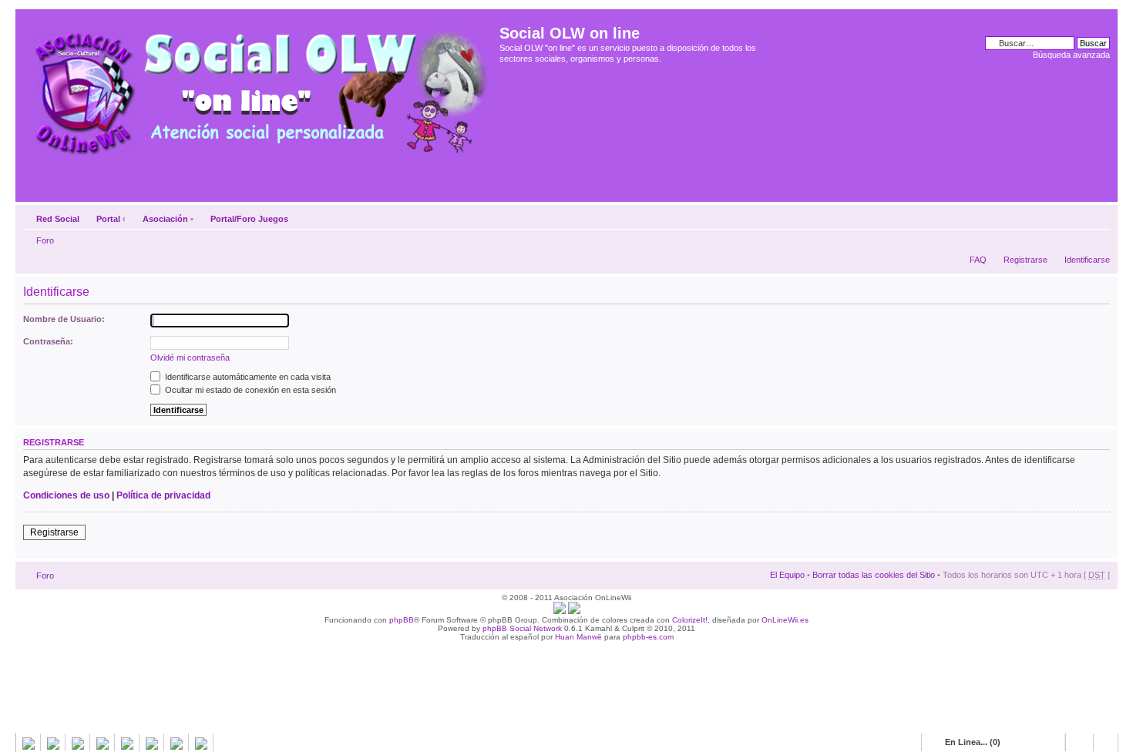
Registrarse (1025, 259)
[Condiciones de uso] (559, 611)
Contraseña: (48, 341)
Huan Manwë (578, 637)
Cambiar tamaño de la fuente (1099, 216)
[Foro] (259, 87)
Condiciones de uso (66, 495)
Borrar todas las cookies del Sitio (873, 574)
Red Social (57, 218)
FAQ (978, 259)
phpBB (401, 620)
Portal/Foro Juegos (249, 218)
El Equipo (787, 574)
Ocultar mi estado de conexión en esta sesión (249, 389)
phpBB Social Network (522, 628)
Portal (108, 218)
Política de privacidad (163, 495)
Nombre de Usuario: (64, 319)
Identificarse (1087, 259)
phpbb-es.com (648, 637)
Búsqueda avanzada (1071, 54)
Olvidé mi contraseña (190, 357)
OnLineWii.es (785, 620)
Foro (45, 240)
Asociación (165, 218)
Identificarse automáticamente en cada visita (247, 376)
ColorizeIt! (690, 620)
